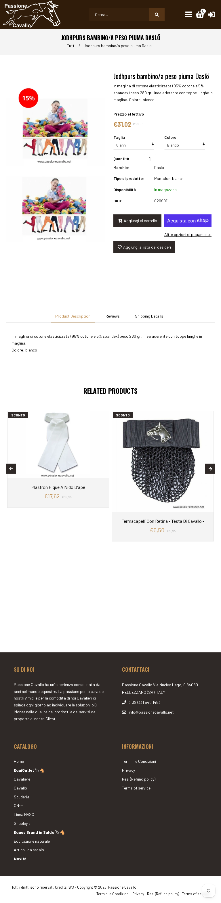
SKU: (117, 200)
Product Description (72, 316)
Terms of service (136, 787)
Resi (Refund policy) (138, 779)
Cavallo (20, 787)
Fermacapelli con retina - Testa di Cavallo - (162, 521)
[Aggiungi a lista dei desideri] (103, 415)
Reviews (113, 316)
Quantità (121, 158)
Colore (170, 137)
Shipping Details (149, 316)
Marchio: (121, 167)
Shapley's (22, 823)
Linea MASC (24, 814)
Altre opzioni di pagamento (188, 234)
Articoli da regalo (29, 849)
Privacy (128, 770)
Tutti (71, 45)
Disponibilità (124, 189)
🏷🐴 (29, 770)
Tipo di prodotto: (128, 178)
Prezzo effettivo (128, 114)
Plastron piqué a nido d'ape (58, 487)
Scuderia (21, 796)
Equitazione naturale (32, 841)
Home (19, 761)
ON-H (18, 805)
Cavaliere (22, 779)
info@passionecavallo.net (151, 712)
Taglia (119, 137)
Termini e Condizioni (139, 761)
